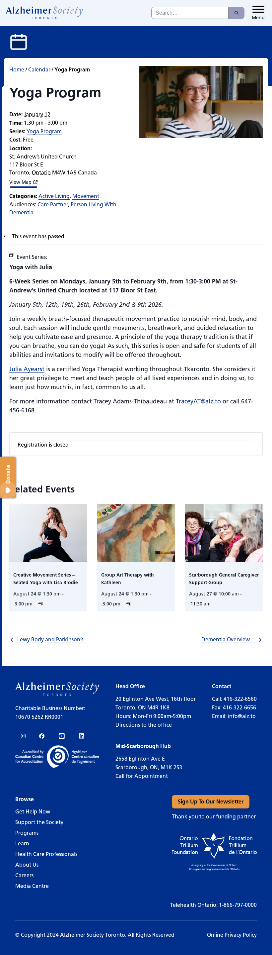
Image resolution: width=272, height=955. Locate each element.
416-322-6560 (240, 699)
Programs (26, 833)
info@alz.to (242, 716)
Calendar (39, 69)
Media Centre (32, 886)
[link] (44, 13)
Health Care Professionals (46, 854)
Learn (22, 843)
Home (16, 69)
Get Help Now (32, 811)
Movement (85, 196)
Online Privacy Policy (232, 935)
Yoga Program (44, 131)
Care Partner (52, 204)
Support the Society (39, 822)
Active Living (54, 196)
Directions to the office (143, 725)
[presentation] (48, 533)
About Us (26, 865)
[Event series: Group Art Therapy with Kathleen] (128, 604)
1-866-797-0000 (238, 905)
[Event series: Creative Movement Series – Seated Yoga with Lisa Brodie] (40, 604)
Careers (24, 875)
